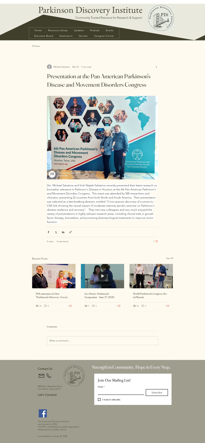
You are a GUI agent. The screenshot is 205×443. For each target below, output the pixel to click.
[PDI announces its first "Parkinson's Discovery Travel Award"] (53, 276)
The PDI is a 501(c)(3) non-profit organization (58, 426)
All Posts (36, 46)
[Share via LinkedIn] (63, 232)
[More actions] (156, 67)
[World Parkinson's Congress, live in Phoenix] (151, 276)
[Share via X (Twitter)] (55, 232)
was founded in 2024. (48, 424)
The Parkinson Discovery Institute (53, 421)
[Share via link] (70, 232)
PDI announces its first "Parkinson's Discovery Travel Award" (51, 295)
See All (169, 258)
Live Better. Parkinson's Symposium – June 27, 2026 (99, 295)
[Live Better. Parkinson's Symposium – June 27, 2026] (102, 276)
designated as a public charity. (52, 429)
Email (101, 386)
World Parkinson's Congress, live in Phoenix (150, 295)
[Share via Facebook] (48, 232)
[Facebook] (43, 413)
